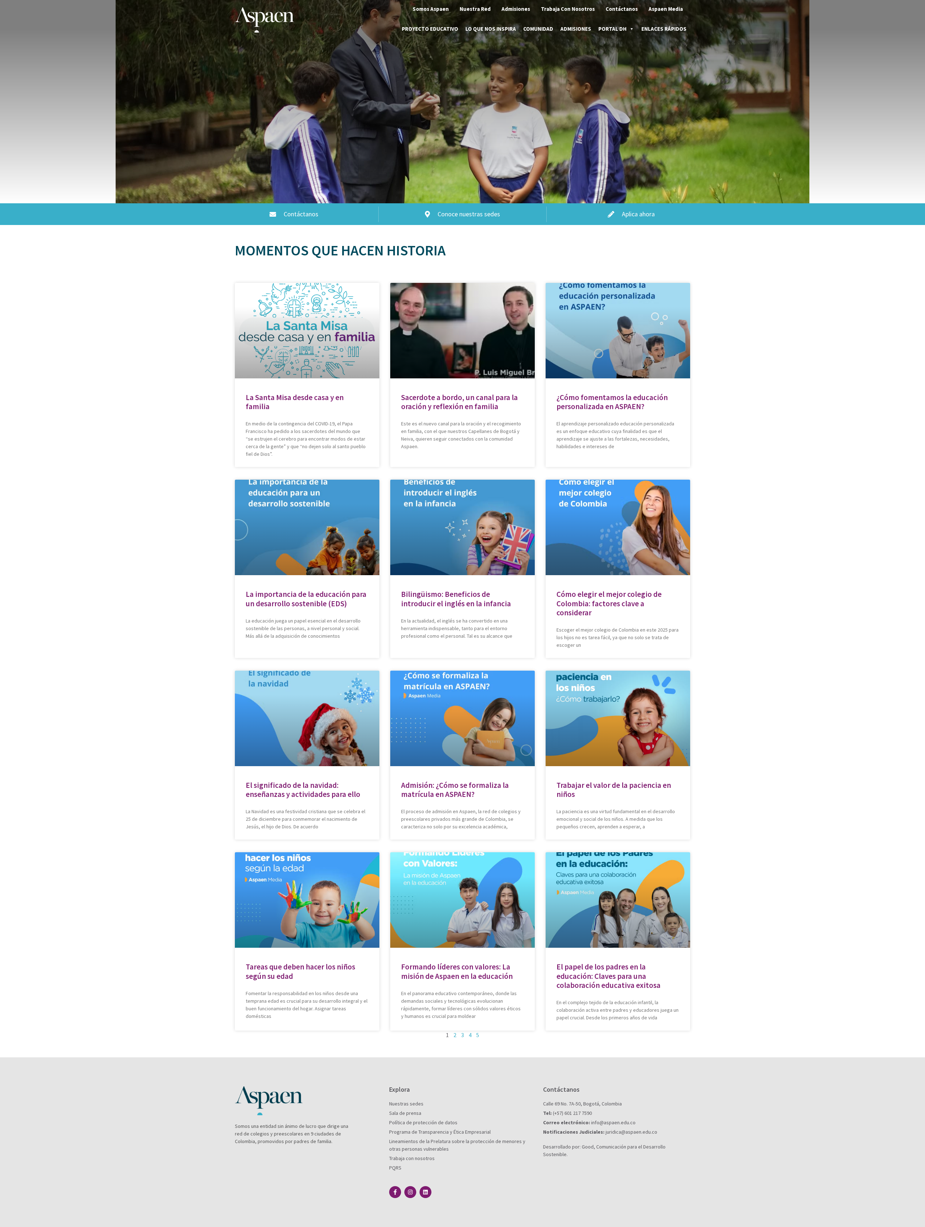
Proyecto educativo (430, 28)
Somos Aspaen (431, 8)
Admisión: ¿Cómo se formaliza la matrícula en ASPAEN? (455, 789)
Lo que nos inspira (490, 28)
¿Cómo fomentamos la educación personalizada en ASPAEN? (612, 401)
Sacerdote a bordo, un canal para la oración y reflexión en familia (459, 401)
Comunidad (538, 28)
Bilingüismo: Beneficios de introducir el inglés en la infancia (456, 598)
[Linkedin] (425, 1192)
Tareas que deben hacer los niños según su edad (300, 971)
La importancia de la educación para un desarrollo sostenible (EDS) (306, 598)
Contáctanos (622, 8)
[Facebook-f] (395, 1192)
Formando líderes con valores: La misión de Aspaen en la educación (457, 971)
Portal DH (612, 28)
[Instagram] (410, 1192)
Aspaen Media (666, 8)
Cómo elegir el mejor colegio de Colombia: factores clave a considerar (609, 603)
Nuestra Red (475, 8)
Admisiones (516, 8)
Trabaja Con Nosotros (568, 8)
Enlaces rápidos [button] (664, 28)
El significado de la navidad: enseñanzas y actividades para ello (303, 789)
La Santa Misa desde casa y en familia (295, 401)
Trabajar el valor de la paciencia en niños (613, 789)
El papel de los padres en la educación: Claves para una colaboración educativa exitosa (608, 976)
